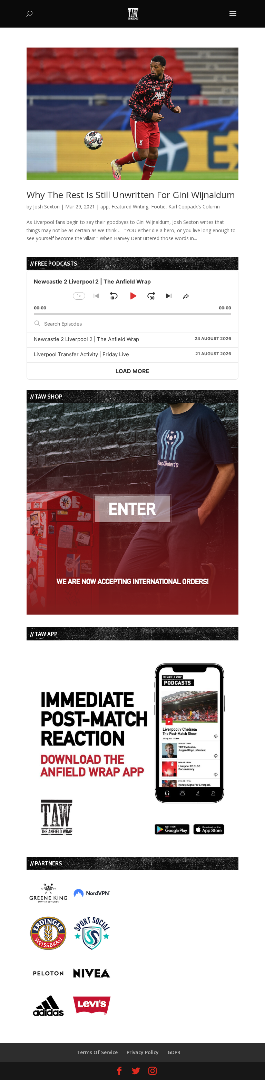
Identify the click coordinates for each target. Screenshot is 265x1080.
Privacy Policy (143, 1052)
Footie (158, 206)
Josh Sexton (46, 206)
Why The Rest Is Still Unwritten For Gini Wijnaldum (131, 194)
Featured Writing (129, 206)
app (104, 206)
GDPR (174, 1052)
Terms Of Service (97, 1052)
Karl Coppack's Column (194, 206)
